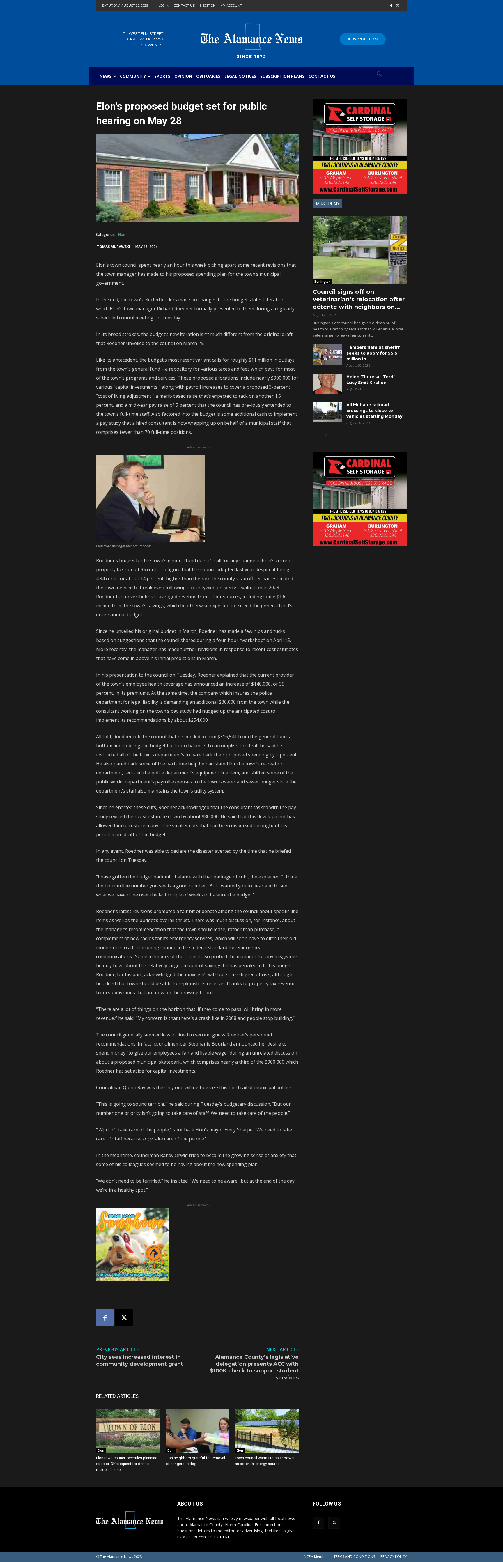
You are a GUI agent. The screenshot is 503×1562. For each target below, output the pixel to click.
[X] (397, 6)
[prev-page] (316, 434)
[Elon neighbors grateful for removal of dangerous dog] (197, 1431)
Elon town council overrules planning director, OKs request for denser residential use (126, 1464)
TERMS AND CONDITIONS (354, 1556)
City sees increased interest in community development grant (139, 1360)
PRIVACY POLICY (393, 1556)
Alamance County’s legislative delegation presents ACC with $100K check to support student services (254, 1367)
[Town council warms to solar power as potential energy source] (267, 1431)
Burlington (322, 282)
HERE (225, 1537)
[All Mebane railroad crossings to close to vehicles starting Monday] (327, 412)
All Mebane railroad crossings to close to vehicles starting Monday (374, 410)
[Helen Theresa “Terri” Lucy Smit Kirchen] (327, 384)
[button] (379, 74)
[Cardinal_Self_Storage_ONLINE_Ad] (360, 146)
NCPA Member (316, 1556)
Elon (121, 234)
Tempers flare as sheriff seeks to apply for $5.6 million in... (373, 353)
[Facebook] (391, 6)
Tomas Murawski (113, 246)
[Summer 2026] (197, 1244)
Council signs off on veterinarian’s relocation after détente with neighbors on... (359, 299)
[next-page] (325, 434)
